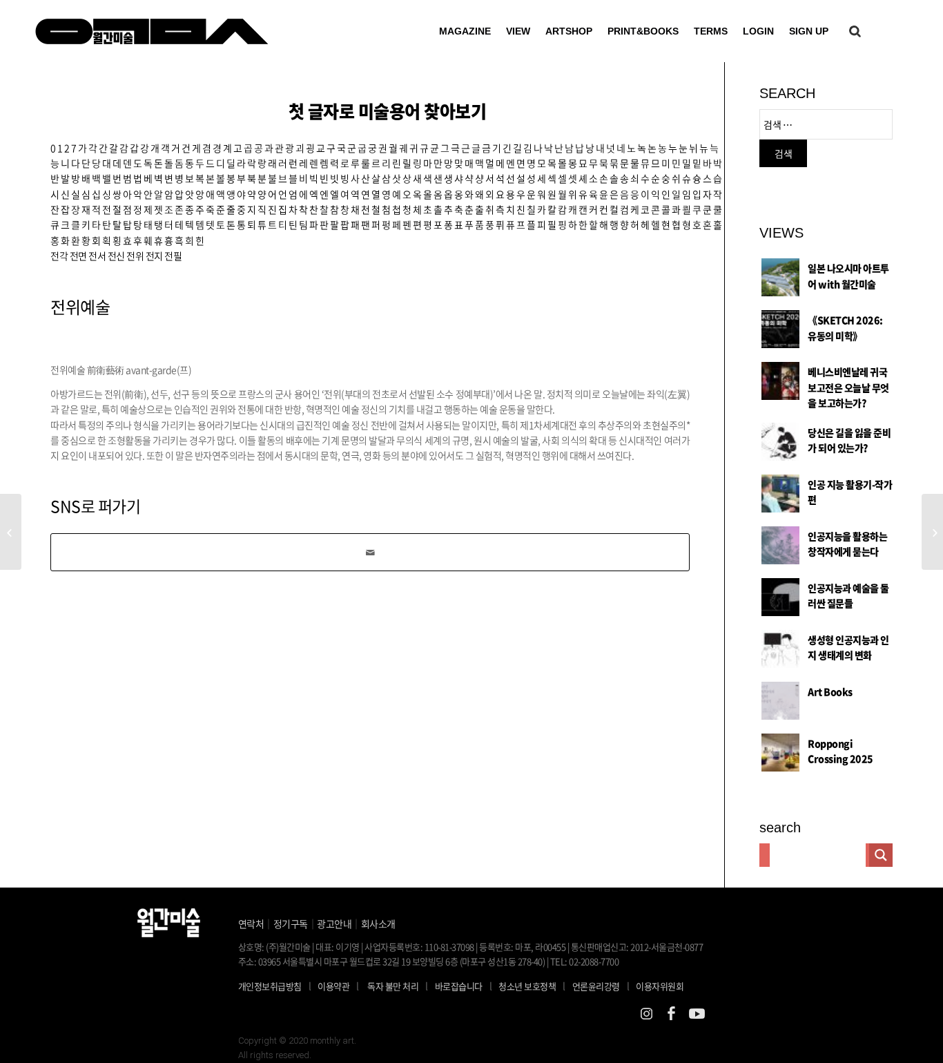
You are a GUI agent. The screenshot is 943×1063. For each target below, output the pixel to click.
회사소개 (378, 923)
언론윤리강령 (601, 986)
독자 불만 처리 (392, 986)
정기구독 (290, 923)
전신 (116, 255)
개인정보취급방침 (270, 986)
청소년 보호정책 (531, 986)
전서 (97, 255)
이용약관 (333, 986)
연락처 (251, 923)
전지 (154, 255)
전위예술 (80, 306)
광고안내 (334, 923)
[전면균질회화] (10, 532)
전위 (135, 255)
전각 (59, 255)
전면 (78, 255)
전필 (173, 255)
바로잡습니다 (459, 986)
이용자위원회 (659, 986)
